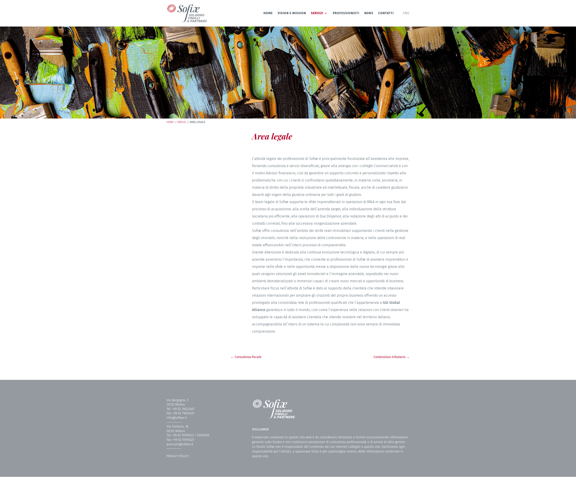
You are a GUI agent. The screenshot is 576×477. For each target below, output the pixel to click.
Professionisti (346, 13)
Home (268, 13)
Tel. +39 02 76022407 (180, 409)
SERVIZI (181, 122)
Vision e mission (292, 13)
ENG (406, 13)
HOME (169, 122)
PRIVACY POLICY (177, 456)
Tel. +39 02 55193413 (180, 435)
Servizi (317, 13)
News (368, 13)
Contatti (386, 13)
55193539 (203, 435)
